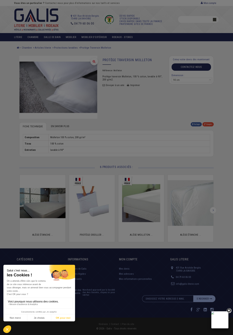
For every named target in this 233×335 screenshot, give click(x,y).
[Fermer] (229, 310)
